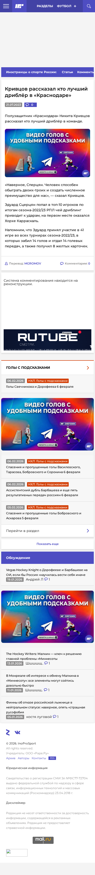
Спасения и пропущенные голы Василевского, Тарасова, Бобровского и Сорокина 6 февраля (43, 469)
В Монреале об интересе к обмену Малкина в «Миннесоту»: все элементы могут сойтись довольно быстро (42, 680)
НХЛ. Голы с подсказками (47, 381)
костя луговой (39, 717)
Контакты (39, 758)
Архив (10, 758)
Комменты (86, 72)
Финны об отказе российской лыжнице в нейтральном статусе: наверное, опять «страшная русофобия (45, 707)
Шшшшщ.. (35, 663)
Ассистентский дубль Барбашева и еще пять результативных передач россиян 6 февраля (42, 492)
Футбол (64, 6)
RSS (52, 758)
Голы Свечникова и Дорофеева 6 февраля (40, 386)
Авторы (23, 758)
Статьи (67, 72)
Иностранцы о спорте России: (31, 72)
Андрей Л (35, 579)
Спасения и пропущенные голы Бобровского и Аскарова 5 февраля (43, 515)
